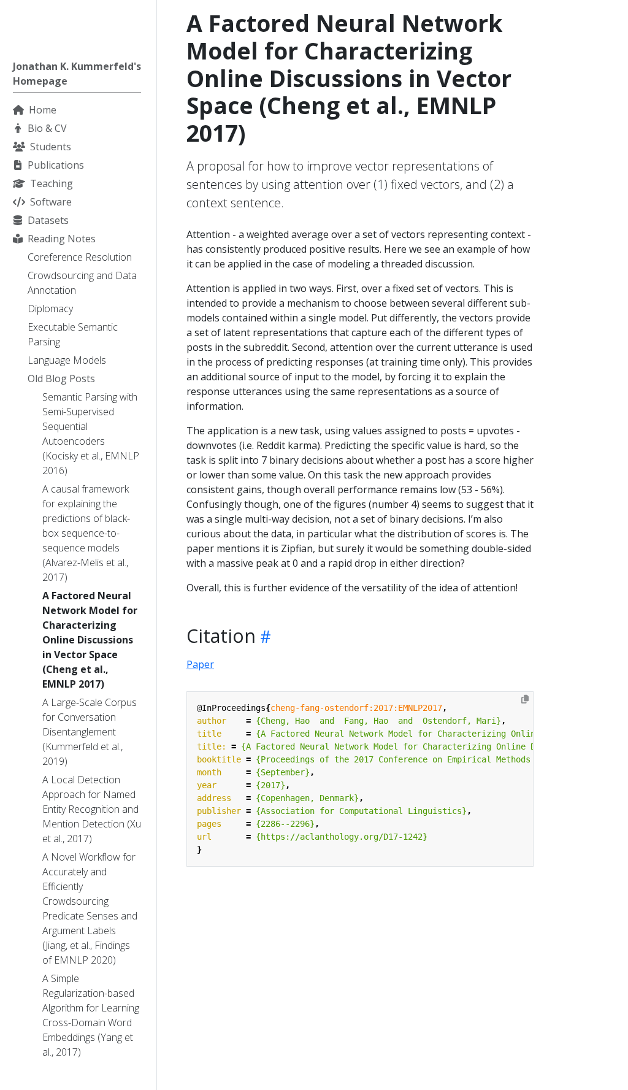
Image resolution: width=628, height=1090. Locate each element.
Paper (200, 664)
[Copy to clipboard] (525, 699)
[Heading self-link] (263, 636)
